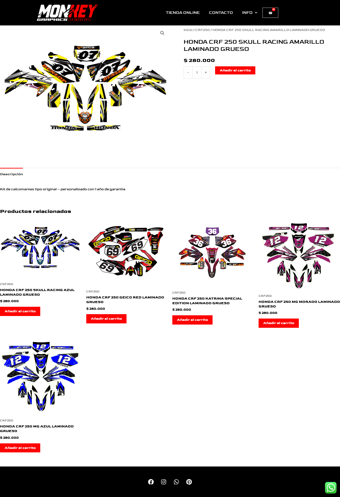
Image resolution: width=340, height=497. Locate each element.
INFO (247, 12)
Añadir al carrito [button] (20, 311)
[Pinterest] (189, 482)
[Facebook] (151, 482)
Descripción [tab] (11, 174)
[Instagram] (164, 482)
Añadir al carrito (235, 70)
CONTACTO (221, 12)
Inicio (188, 30)
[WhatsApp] (176, 482)
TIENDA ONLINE (183, 12)
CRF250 (202, 30)
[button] (162, 33)
